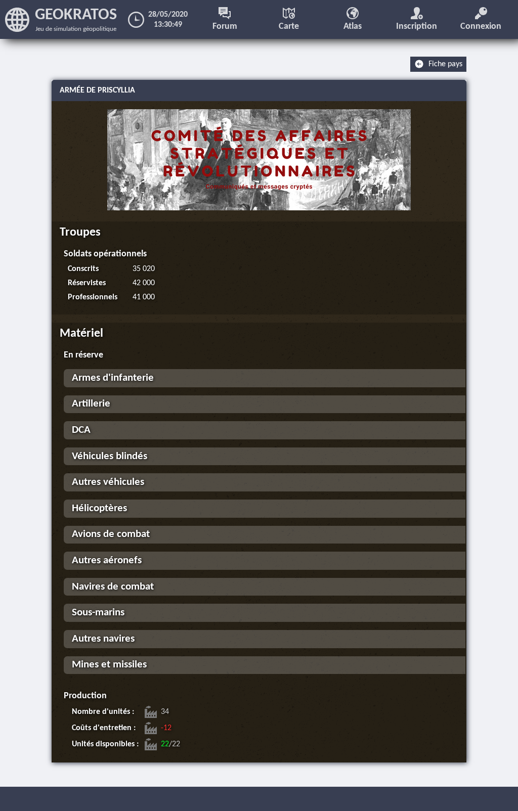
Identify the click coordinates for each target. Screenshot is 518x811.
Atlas (352, 26)
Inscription (416, 26)
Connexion (480, 26)
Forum (224, 26)
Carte (289, 26)
